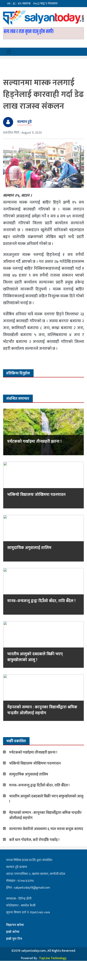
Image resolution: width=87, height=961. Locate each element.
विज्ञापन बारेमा (15, 925)
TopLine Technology (52, 958)
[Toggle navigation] (8, 52)
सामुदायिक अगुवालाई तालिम (29, 547)
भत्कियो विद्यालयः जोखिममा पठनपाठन (36, 494)
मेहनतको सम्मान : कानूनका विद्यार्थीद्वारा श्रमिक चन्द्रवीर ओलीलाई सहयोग (42, 710)
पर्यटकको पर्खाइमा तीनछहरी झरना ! (34, 441)
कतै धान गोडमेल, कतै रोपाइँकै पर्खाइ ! (34, 840)
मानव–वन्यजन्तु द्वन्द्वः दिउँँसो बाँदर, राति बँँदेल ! (41, 600)
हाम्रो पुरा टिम (14, 939)
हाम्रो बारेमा (12, 932)
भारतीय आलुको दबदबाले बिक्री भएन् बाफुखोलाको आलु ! (35, 657)
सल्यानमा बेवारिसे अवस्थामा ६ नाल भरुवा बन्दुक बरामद (46, 829)
